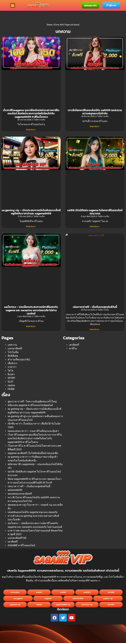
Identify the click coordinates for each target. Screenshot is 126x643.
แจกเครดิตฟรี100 (17, 537)
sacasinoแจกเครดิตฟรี (20, 493)
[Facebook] (54, 617)
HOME (11, 389)
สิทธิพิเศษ (13, 355)
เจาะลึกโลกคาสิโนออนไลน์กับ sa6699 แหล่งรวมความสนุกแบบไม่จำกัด (95, 112)
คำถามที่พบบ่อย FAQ (19, 359)
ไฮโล (10, 370)
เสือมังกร (12, 363)
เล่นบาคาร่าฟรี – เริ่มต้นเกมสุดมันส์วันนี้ (95, 307)
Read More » (31, 130)
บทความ (12, 344)
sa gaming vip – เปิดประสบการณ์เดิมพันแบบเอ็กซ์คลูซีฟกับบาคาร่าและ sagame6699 (31, 212)
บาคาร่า (12, 366)
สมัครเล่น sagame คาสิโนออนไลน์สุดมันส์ (30, 405)
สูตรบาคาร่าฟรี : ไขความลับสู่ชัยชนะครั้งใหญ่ (32, 401)
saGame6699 (15, 490)
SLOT (11, 381)
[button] (12, 5)
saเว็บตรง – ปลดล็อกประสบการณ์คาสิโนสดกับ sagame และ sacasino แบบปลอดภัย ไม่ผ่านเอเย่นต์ (31, 310)
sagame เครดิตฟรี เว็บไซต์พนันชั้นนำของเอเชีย (33, 453)
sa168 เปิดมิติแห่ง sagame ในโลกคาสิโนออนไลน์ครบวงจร (94, 212)
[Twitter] (63, 617)
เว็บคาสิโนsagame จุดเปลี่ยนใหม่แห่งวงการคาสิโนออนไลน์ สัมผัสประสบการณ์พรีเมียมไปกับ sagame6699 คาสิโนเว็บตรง (31, 113)
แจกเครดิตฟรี (15, 348)
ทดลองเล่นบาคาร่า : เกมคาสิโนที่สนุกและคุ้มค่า (33, 431)
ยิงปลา (11, 374)
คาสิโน (73, 348)
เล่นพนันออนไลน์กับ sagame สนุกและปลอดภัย (32, 512)
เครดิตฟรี (74, 344)
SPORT (11, 378)
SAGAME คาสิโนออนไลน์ (21, 545)
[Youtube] (71, 617)
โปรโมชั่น (13, 352)
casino (11, 385)
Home (49, 24)
